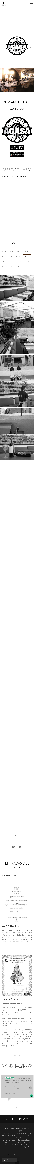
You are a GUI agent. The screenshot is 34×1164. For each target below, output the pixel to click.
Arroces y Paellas (22, 251)
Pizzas (20, 261)
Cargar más (16, 835)
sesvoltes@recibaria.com (9, 1140)
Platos (27, 261)
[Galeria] (9, 1154)
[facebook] (19, 1154)
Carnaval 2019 (9, 875)
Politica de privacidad (25, 1140)
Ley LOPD (12, 1142)
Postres (4, 266)
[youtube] (14, 1154)
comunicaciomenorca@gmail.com (21, 1147)
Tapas (12, 266)
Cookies (5, 1142)
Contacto (20, 1142)
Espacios (27, 256)
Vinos (19, 266)
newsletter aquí (17, 1129)
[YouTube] (14, 847)
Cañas (18, 256)
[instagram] (24, 1154)
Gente (3, 261)
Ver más (17, 1055)
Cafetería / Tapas (7, 256)
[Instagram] (20, 847)
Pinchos (11, 261)
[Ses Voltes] (3, 6)
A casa (11, 251)
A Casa (17, 61)
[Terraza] (17, 301)
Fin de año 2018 (10, 999)
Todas (3, 251)
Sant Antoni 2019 (11, 926)
